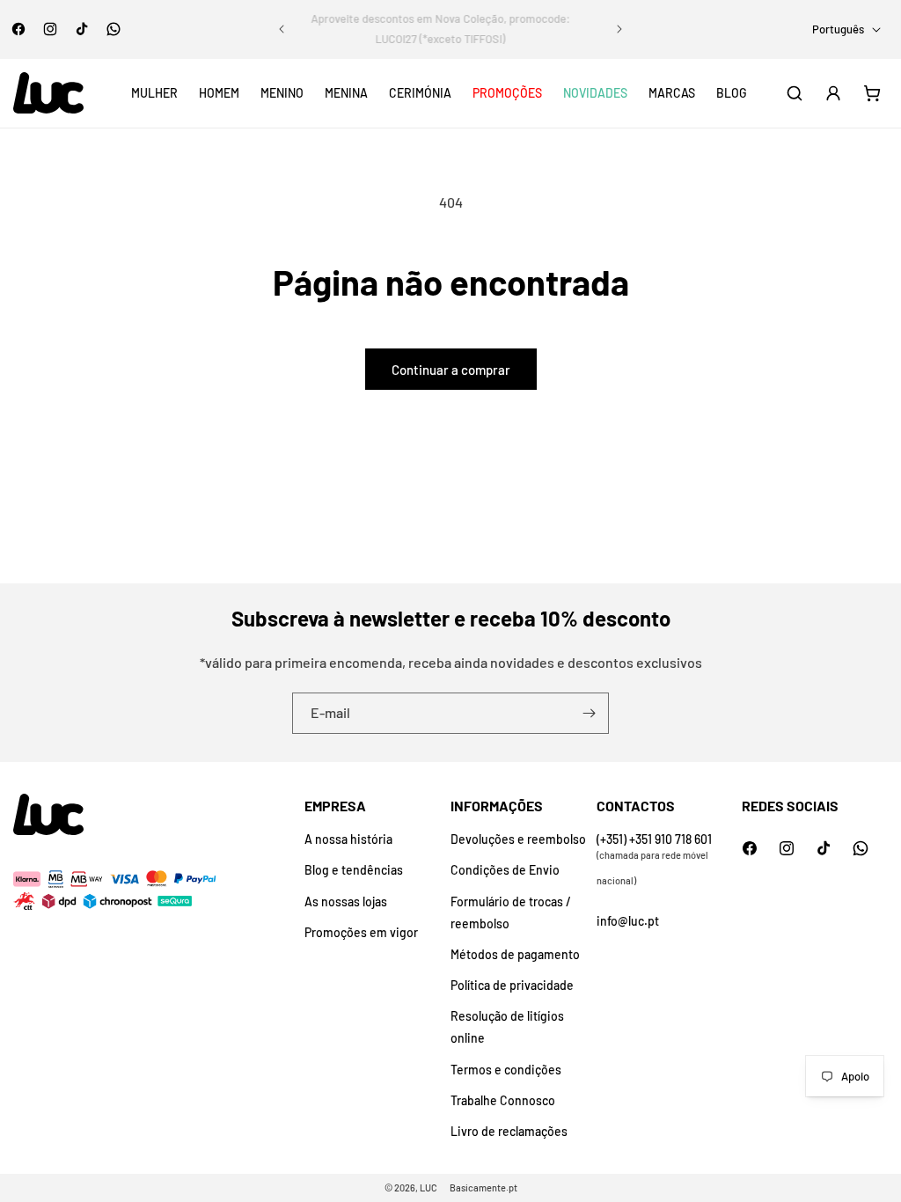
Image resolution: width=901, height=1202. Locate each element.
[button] (154, 93)
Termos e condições (505, 1069)
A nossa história (348, 839)
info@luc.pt (628, 920)
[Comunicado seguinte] (619, 29)
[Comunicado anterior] (281, 29)
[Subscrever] (588, 713)
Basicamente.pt (483, 1187)
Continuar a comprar (451, 369)
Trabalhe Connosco (502, 1100)
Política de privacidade (512, 985)
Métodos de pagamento (515, 954)
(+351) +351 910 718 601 (654, 839)
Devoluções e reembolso (518, 839)
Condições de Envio (505, 869)
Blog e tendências (353, 869)
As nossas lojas (345, 901)
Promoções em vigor (361, 932)
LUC (428, 1187)
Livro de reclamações (509, 1131)
